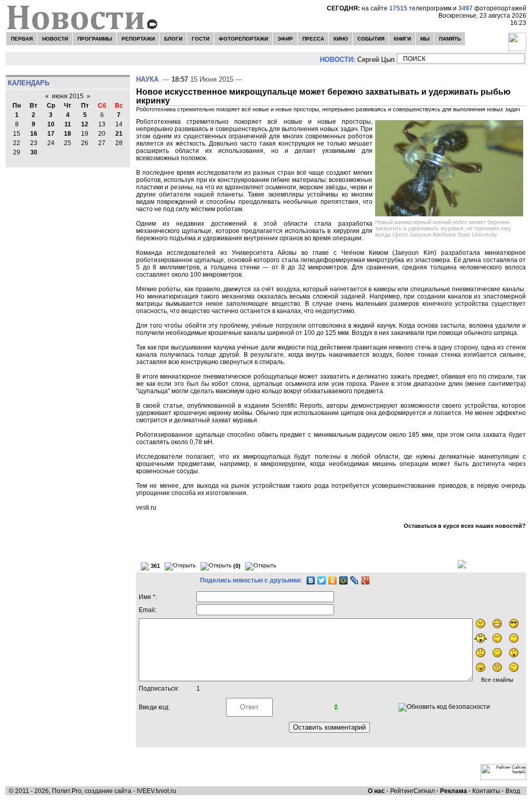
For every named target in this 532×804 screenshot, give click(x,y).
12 (84, 124)
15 (16, 133)
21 (119, 133)
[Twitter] (321, 580)
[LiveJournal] (354, 580)
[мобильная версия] (140, 58)
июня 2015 (68, 96)
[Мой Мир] (343, 580)
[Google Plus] (365, 580)
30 (33, 152)
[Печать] (462, 564)
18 (67, 133)
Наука (147, 79)
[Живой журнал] (19, 58)
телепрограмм (420, 8)
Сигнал (424, 791)
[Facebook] (96, 58)
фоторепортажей (492, 8)
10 (51, 124)
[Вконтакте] (42, 58)
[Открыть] (180, 566)
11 (67, 124)
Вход (513, 791)
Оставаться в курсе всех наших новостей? (465, 526)
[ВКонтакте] (310, 580)
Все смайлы (497, 680)
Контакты (486, 791)
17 (51, 133)
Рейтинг (402, 791)
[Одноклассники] (332, 580)
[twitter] (118, 58)
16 (33, 133)
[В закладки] (68, 58)
